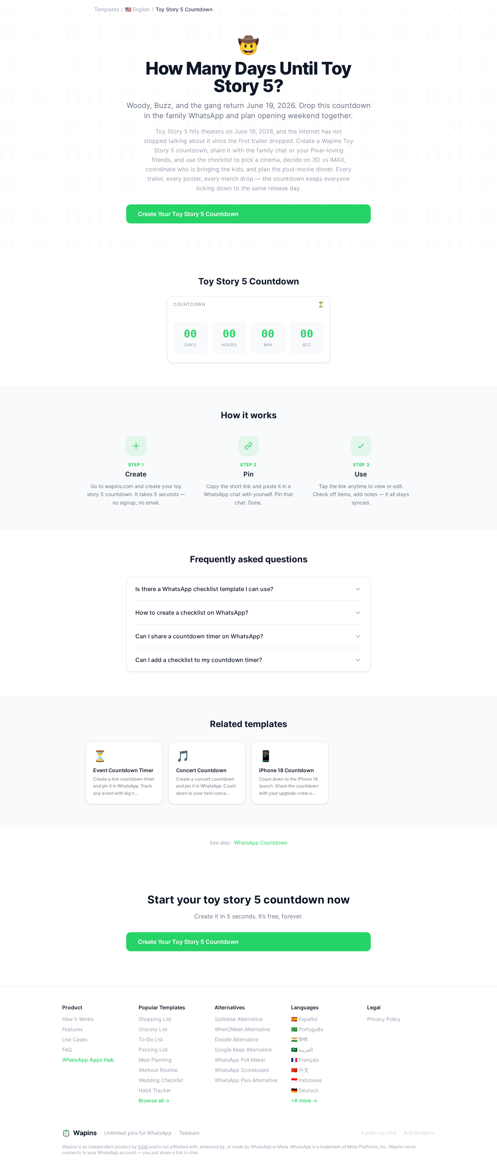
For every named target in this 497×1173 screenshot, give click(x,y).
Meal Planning (155, 1060)
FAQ (67, 1049)
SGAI (143, 1146)
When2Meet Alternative (242, 1029)
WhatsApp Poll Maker (240, 1060)
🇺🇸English (137, 9)
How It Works (78, 1019)
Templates (106, 9)
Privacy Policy (384, 1019)
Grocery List (153, 1029)
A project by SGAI (379, 1133)
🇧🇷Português (307, 1029)
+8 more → (304, 1100)
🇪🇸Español (304, 1019)
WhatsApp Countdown (260, 842)
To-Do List (151, 1039)
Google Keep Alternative (243, 1049)
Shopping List (155, 1019)
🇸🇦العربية (302, 1049)
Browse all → (154, 1100)
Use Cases (74, 1039)
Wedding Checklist (161, 1080)
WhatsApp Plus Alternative (246, 1080)
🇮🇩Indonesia (306, 1080)
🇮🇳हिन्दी (299, 1039)
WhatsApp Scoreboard (242, 1070)
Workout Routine (158, 1070)
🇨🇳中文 (300, 1070)
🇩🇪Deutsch (304, 1090)
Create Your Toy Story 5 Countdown (188, 214)
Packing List (153, 1049)
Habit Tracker (155, 1090)
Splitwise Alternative (239, 1019)
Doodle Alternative (236, 1039)
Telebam (189, 1133)
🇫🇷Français (305, 1060)
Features (72, 1029)
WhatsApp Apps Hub (88, 1060)
